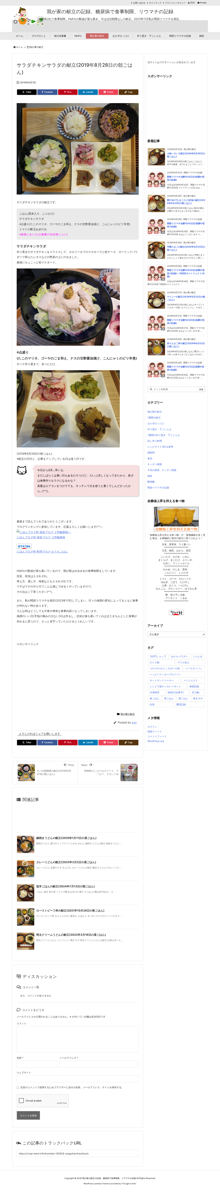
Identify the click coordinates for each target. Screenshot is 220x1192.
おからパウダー (179, 656)
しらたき (197, 656)
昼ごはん (169, 698)
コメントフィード (157, 736)
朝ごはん (183, 698)
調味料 (151, 452)
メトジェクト (190, 680)
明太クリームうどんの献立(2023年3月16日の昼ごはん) (71, 934)
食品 (149, 458)
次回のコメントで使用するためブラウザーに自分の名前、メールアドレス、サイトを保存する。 (72, 1087)
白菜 (152, 704)
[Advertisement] (45, 678)
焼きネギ (198, 698)
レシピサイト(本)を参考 (160, 446)
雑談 (149, 475)
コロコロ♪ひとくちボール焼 (165, 668)
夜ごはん (154, 698)
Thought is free (128, 1183)
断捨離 (151, 481)
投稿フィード (154, 731)
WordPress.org (155, 741)
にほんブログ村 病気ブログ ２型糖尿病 (41, 537)
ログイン (152, 726)
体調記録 (194, 686)
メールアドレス (68, 1057)
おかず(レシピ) (155, 423)
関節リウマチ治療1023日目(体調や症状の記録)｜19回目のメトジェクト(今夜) (186, 273)
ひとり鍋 (154, 662)
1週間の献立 (154, 417)
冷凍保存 (154, 692)
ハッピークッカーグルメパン (165, 674)
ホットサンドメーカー (162, 680)
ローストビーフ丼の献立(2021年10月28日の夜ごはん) (70, 910)
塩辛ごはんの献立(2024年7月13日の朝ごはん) (65, 886)
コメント (21, 1023)
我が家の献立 (36, 47)
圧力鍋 (195, 692)
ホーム (19, 47)
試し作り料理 (154, 440)
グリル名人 (183, 662)
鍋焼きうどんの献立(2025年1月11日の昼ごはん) (66, 838)
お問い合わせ (139, 3)
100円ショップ (158, 656)
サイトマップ (155, 3)
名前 (20, 1057)
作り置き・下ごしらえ (159, 429)
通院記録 (181, 704)
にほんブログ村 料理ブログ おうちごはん (42, 551)
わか (134, 722)
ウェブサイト (24, 1072)
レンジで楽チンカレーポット (165, 686)
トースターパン (193, 668)
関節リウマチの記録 (158, 487)
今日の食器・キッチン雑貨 (161, 470)
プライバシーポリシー (175, 3)
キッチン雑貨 (154, 464)
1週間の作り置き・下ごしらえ (163, 435)
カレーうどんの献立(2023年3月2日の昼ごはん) (66, 862)
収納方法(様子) (176, 692)
